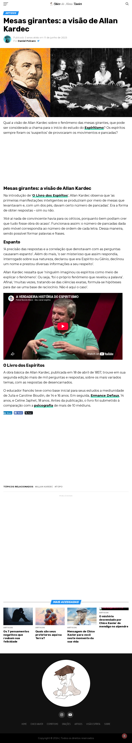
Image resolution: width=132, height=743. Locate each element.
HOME (24, 723)
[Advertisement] (65, 160)
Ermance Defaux (105, 395)
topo (59, 487)
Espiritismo (94, 128)
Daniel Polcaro (27, 41)
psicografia (43, 405)
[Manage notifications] (124, 736)
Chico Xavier (37, 723)
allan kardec (44, 487)
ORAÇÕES (66, 723)
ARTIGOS (78, 723)
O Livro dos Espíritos (50, 195)
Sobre (107, 723)
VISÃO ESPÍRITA (93, 723)
